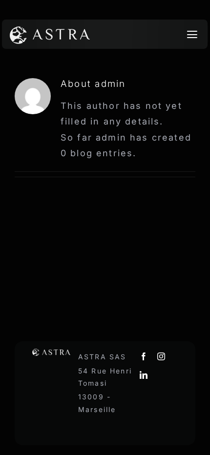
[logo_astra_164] (50, 29)
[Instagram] (161, 356)
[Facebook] (144, 356)
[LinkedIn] (144, 375)
